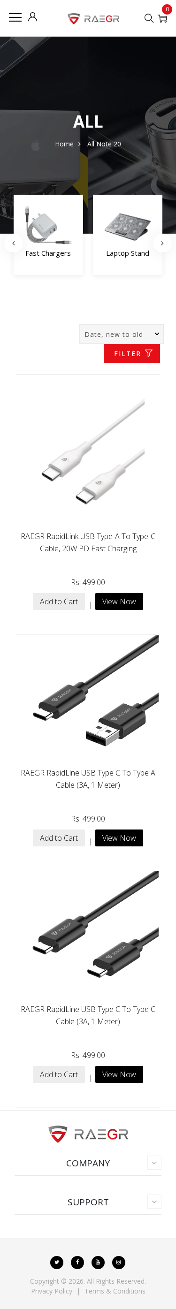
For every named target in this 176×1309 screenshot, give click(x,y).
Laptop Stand (52, 253)
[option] (52, 237)
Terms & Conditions (114, 1290)
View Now (119, 601)
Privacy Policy (51, 1290)
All (90, 143)
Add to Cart (59, 601)
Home (64, 143)
